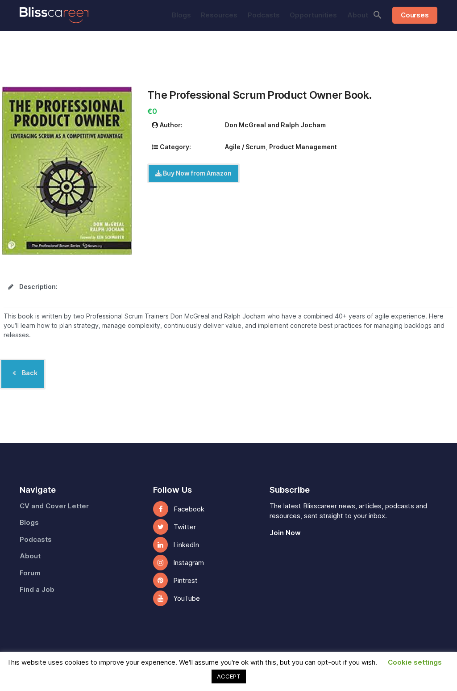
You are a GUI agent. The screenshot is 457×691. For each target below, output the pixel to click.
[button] (377, 14)
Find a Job (37, 590)
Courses (414, 15)
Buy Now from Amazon (197, 173)
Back (29, 373)
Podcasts (264, 15)
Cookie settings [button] (415, 662)
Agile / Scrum (245, 147)
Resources (219, 15)
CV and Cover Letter (54, 506)
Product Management (303, 147)
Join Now (285, 533)
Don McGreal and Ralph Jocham (275, 125)
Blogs (181, 15)
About (357, 15)
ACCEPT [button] (229, 676)
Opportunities (313, 15)
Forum (30, 573)
